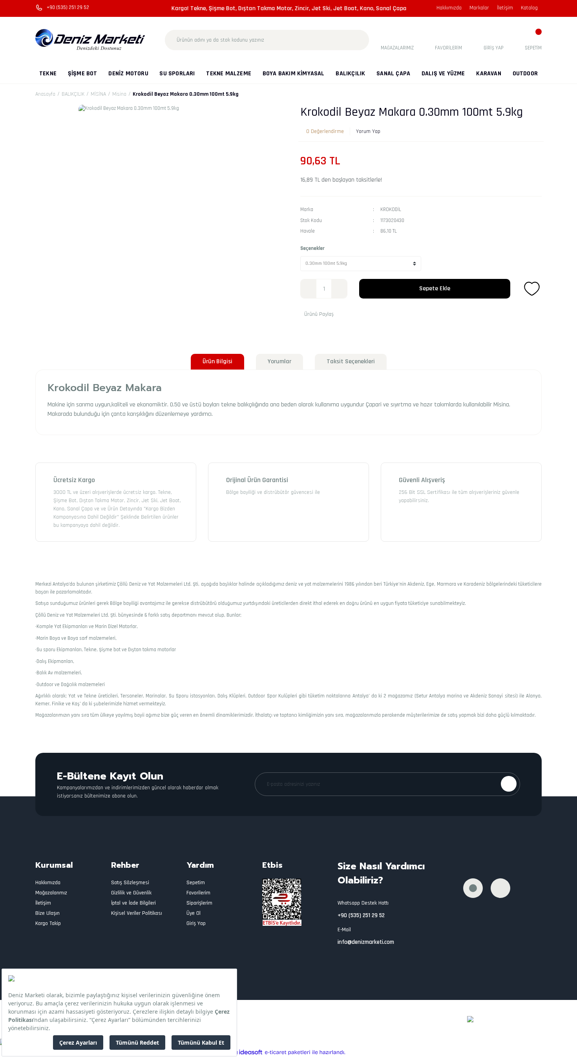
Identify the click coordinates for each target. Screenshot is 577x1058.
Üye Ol (193, 913)
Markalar (479, 7)
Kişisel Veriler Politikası (136, 913)
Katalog (529, 7)
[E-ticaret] (287, 1052)
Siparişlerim (199, 903)
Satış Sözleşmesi (130, 882)
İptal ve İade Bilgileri (133, 903)
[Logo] (90, 40)
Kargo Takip (48, 923)
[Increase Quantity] (339, 288)
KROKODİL (390, 209)
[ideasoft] (247, 1052)
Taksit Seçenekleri (351, 361)
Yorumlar (279, 361)
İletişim (505, 7)
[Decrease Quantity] (308, 288)
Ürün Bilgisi (217, 361)
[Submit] (509, 784)
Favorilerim (198, 892)
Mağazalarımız (51, 892)
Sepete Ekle (434, 288)
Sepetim (195, 882)
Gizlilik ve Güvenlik (131, 892)
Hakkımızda (449, 7)
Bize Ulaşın (47, 913)
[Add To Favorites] (532, 289)
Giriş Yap (196, 923)
